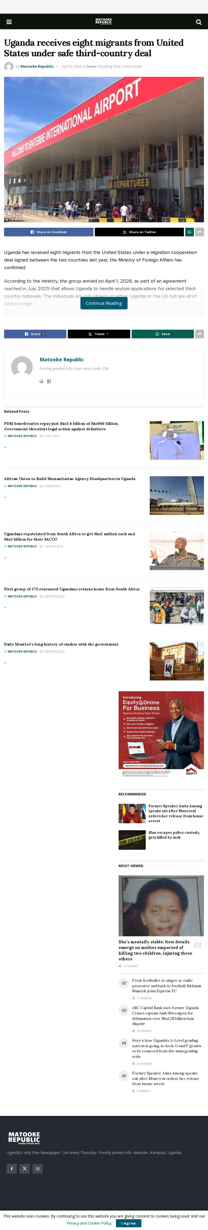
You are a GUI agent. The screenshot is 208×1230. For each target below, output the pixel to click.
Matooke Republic (37, 66)
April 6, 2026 (72, 66)
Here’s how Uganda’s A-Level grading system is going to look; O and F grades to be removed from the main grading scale (166, 1048)
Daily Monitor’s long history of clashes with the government (61, 644)
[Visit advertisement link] (161, 734)
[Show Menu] (9, 21)
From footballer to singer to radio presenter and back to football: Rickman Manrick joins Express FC (166, 985)
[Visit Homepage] (104, 21)
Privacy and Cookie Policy (89, 1223)
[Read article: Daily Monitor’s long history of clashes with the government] (177, 661)
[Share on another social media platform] (199, 232)
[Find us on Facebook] (11, 1169)
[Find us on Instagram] (37, 1169)
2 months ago (53, 596)
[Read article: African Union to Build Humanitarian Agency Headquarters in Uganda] (177, 495)
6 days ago (50, 436)
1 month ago (52, 546)
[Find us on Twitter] (25, 1169)
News (92, 66)
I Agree (128, 1223)
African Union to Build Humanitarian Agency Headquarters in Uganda (69, 478)
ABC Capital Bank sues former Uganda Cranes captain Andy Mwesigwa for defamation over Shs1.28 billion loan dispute (165, 1015)
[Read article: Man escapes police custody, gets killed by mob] (132, 840)
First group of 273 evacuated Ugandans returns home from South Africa (71, 589)
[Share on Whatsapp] (189, 232)
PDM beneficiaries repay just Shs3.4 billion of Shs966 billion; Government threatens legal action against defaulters (61, 426)
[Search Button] (199, 21)
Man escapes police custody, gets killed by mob (174, 835)
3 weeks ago (51, 486)
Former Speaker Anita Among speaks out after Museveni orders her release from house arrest (175, 813)
